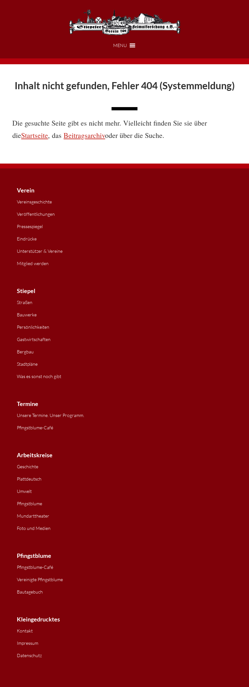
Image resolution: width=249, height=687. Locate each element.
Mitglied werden (33, 263)
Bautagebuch (30, 592)
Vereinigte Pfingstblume (40, 579)
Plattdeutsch (29, 479)
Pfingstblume (29, 503)
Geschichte (27, 466)
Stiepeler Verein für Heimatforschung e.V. (124, 23)
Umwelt (24, 491)
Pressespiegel (30, 226)
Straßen (24, 302)
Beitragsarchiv (84, 135)
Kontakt (25, 630)
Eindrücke (27, 238)
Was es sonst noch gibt (39, 376)
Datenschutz (29, 655)
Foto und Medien (34, 528)
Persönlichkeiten (33, 327)
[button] (124, 45)
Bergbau (25, 351)
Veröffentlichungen (36, 214)
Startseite (34, 135)
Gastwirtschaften (34, 339)
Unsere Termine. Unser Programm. (50, 415)
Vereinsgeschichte (34, 201)
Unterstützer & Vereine (40, 251)
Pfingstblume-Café (35, 427)
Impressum (27, 643)
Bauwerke (27, 314)
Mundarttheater (33, 516)
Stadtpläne (27, 364)
